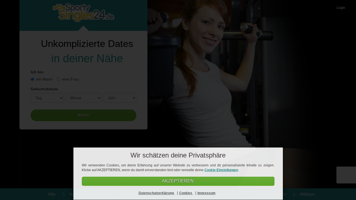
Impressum (206, 193)
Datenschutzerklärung (157, 193)
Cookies (186, 193)
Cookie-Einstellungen (221, 170)
